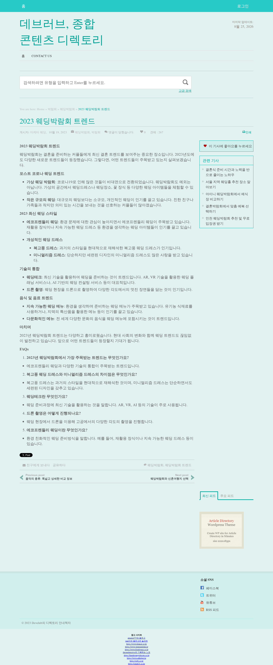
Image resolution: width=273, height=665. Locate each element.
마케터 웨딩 (38, 132)
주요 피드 (227, 496)
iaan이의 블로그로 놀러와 (136, 640)
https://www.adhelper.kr (136, 658)
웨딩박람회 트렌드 (178, 465)
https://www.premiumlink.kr (136, 646)
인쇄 (248, 132)
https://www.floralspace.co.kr (136, 649)
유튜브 (211, 602)
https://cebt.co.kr (136, 660)
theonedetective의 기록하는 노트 (136, 652)
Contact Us (42, 56)
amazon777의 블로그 (136, 637)
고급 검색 (185, 90)
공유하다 (59, 465)
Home (41, 109)
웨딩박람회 (67, 109)
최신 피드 (209, 496)
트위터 (211, 595)
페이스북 (212, 588)
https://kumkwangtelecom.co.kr (136, 655)
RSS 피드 (212, 610)
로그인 (243, 5)
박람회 (52, 109)
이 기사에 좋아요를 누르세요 (230, 146)
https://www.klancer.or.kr (136, 643)
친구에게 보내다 (38, 465)
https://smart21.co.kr (136, 663)
